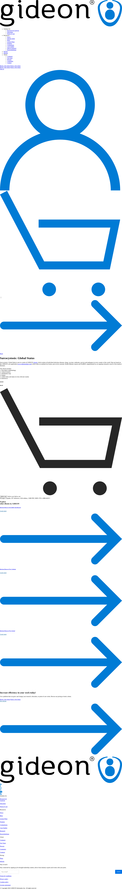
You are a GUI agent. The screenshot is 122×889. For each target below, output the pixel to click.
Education (10, 32)
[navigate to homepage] (61, 26)
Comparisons (3, 825)
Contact (9, 63)
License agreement (5, 885)
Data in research (11, 48)
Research (2, 831)
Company (10, 56)
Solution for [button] (7, 29)
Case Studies (3, 828)
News (8, 37)
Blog (8, 40)
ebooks (35, 362)
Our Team (3, 843)
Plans (1, 858)
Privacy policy (4, 879)
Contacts (2, 852)
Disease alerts (11, 38)
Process (9, 59)
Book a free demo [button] (5, 66)
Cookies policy (4, 882)
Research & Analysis (13, 30)
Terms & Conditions (5, 876)
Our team (9, 58)
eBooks (6, 53)
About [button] (5, 55)
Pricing (6, 51)
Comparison (10, 45)
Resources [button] (6, 35)
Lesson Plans (11, 42)
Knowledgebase (11, 50)
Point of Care (11, 34)
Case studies (10, 46)
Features (9, 43)
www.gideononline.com (24, 364)
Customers (10, 61)
